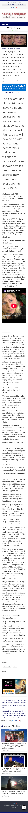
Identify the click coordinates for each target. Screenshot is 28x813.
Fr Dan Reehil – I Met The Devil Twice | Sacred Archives (15, 5)
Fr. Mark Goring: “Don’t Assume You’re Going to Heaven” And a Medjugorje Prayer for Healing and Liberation (13, 770)
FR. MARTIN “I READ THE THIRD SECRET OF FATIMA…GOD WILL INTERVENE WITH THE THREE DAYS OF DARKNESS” (14, 704)
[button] (23, 808)
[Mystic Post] (3, 24)
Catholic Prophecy (7, 49)
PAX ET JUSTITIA (12, 93)
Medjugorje (17, 49)
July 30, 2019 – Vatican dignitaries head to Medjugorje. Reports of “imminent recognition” (13, 793)
